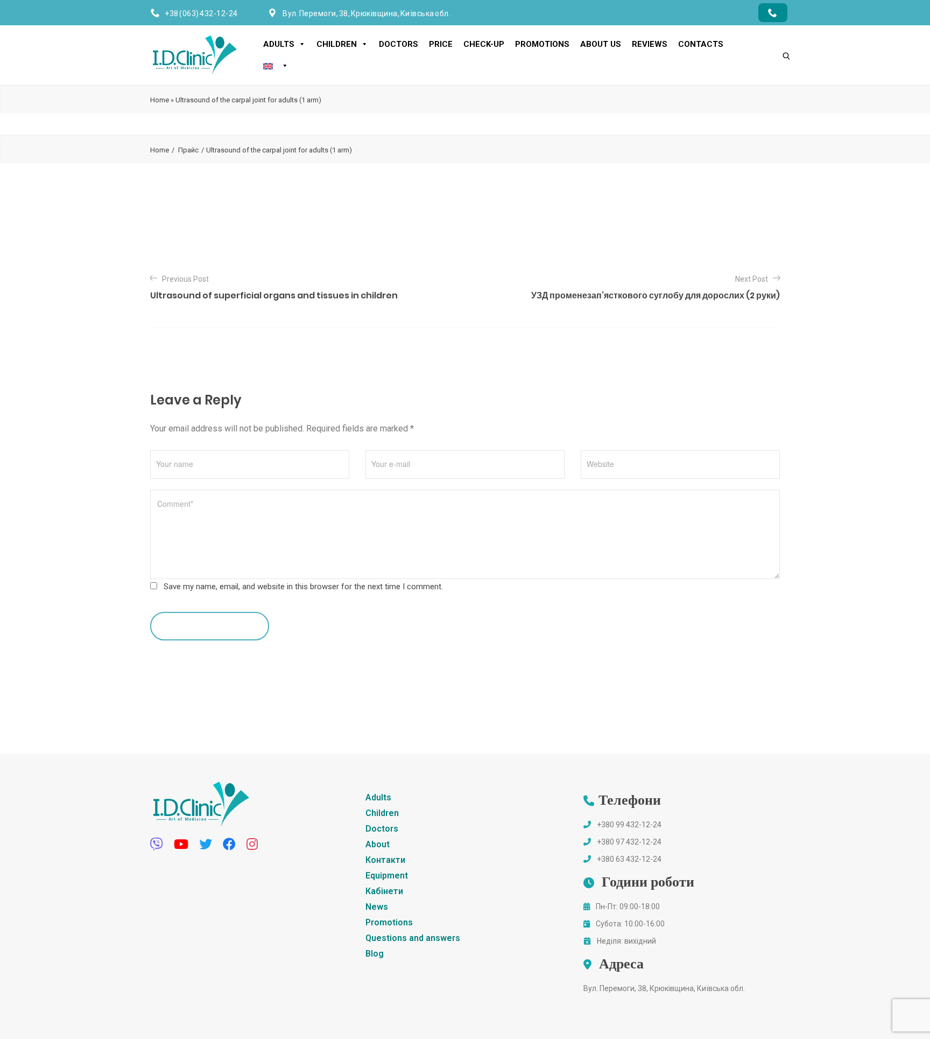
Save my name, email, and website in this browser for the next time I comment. (303, 586)
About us (600, 44)
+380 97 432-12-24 (629, 842)
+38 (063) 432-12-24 (201, 13)
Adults (278, 44)
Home (159, 100)
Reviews (649, 44)
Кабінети (384, 891)
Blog (374, 954)
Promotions (542, 44)
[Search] (775, 37)
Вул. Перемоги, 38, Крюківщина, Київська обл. (664, 988)
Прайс (188, 150)
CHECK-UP (483, 44)
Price (441, 44)
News (376, 907)
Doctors (398, 44)
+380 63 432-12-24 (629, 859)
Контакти (385, 860)
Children (336, 44)
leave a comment (204, 625)
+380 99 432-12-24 (629, 824)
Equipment (386, 875)
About (377, 844)
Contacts (700, 44)
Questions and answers (412, 938)
